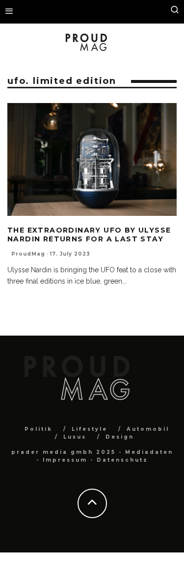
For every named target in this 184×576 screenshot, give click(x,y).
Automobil (148, 429)
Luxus (74, 437)
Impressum (65, 460)
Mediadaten (149, 452)
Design (119, 437)
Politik (39, 429)
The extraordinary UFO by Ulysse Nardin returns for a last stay (89, 234)
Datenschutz (122, 460)
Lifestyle (89, 429)
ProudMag (28, 254)
